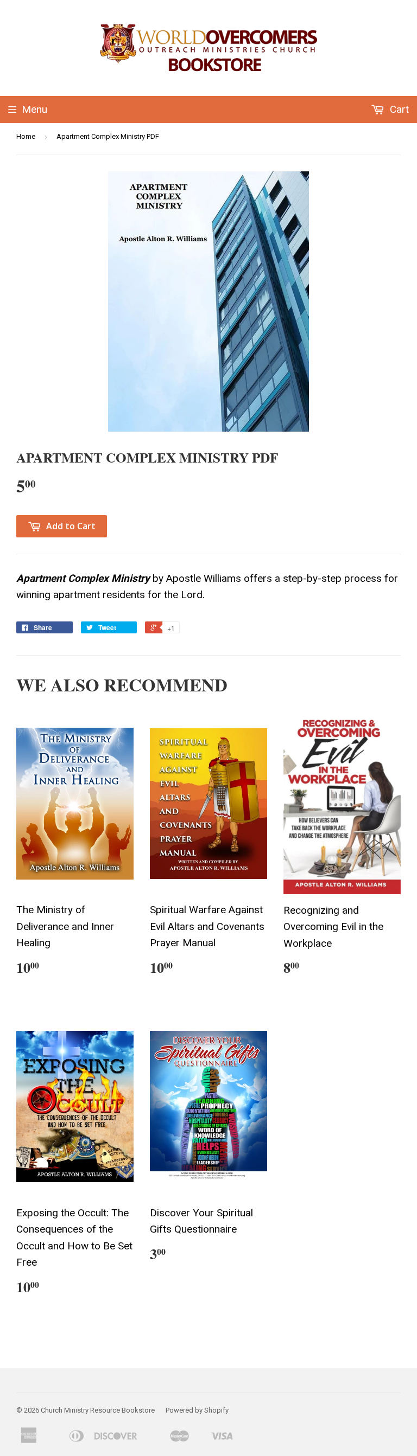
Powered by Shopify (197, 1410)
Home (25, 136)
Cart (398, 109)
